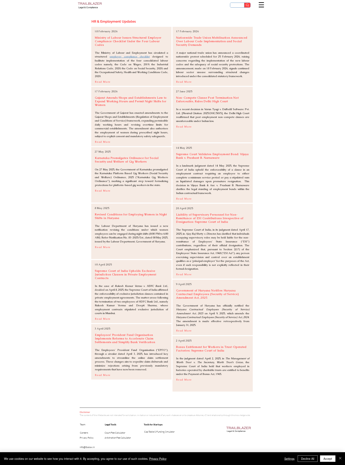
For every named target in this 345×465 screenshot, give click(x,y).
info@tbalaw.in (87, 447)
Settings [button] (289, 459)
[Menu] (261, 5)
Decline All (307, 459)
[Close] (340, 458)
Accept (327, 459)
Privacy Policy (158, 459)
